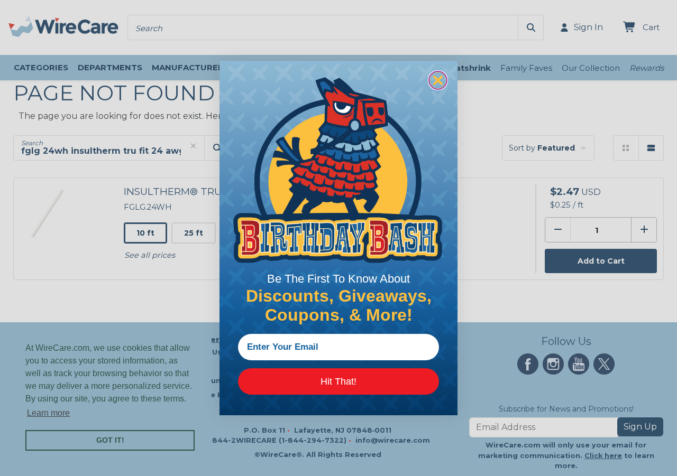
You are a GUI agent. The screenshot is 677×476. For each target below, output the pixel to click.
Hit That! (338, 381)
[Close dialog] (438, 80)
